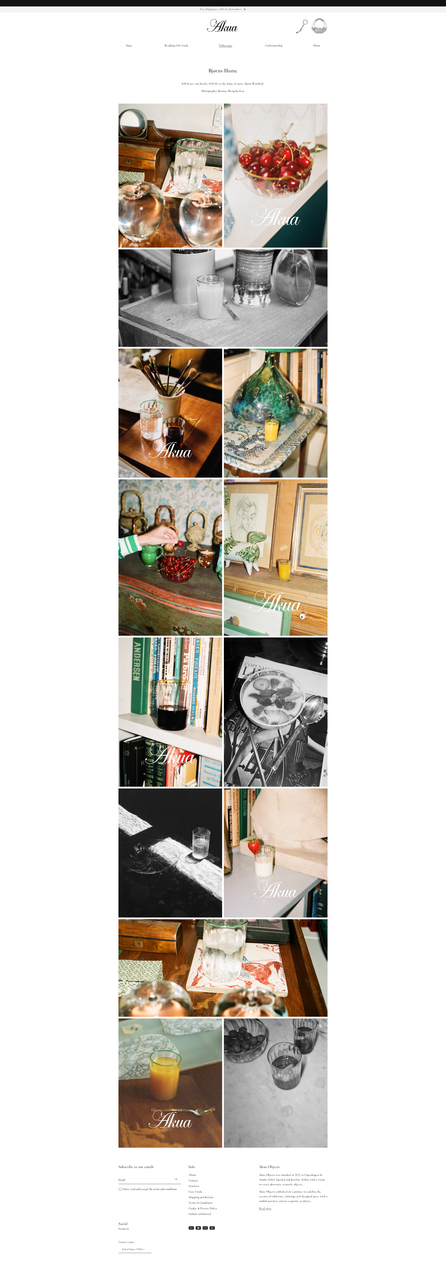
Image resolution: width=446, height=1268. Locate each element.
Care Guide (195, 1192)
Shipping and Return (201, 1197)
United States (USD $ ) (133, 1249)
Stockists (194, 1186)
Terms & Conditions (201, 1203)
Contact (193, 1181)
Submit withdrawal (200, 1214)
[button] (130, 46)
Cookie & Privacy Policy (203, 1208)
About (192, 1175)
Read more (265, 1208)
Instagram (123, 1229)
